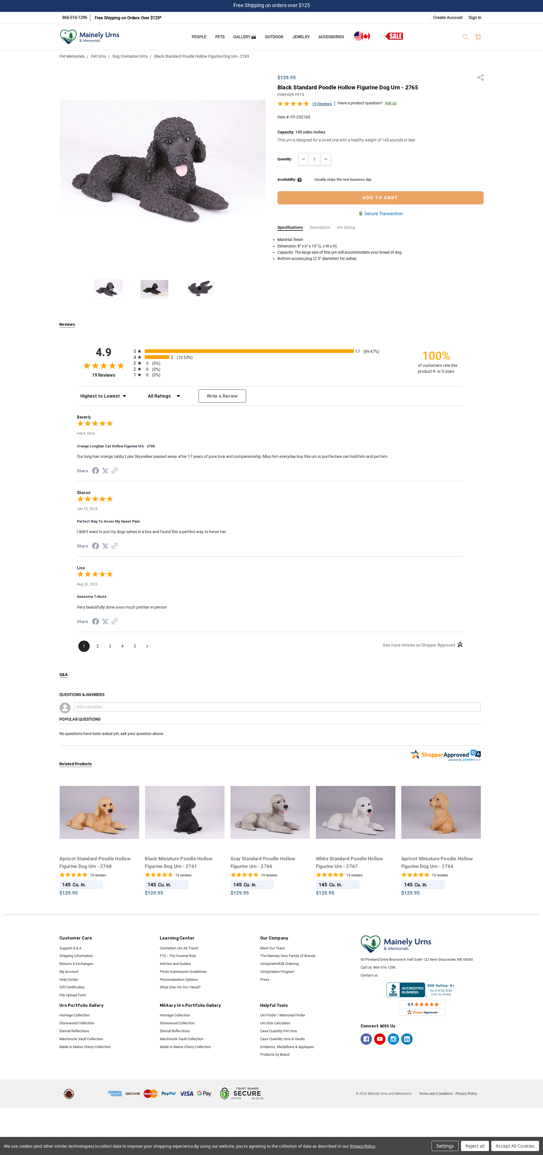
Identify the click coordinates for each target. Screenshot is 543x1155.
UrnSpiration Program (277, 971)
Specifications (290, 227)
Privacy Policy (466, 1094)
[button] (92, 1093)
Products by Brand (274, 1054)
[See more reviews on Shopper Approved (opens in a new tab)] (114, 471)
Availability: (287, 179)
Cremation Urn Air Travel (179, 948)
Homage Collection (74, 1015)
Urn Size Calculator (275, 1023)
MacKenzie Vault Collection (81, 1039)
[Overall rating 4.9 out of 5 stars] (293, 105)
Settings (445, 1146)
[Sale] (392, 36)
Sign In (475, 17)
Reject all (475, 1146)
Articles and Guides (175, 964)
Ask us (391, 103)
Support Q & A (70, 948)
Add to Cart (99, 841)
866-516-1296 (74, 17)
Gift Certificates (72, 987)
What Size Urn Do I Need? (180, 987)
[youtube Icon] (379, 1039)
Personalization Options (179, 979)
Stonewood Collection (76, 1023)
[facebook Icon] (366, 1039)
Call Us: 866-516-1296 (378, 967)
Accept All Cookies (515, 1146)
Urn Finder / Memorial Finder (282, 1015)
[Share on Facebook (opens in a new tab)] (95, 472)
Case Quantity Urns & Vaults (282, 1039)
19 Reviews (322, 104)
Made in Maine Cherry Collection (85, 1047)
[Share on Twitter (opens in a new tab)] (105, 471)
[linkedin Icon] (407, 1039)
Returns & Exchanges (76, 964)
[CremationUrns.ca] (361, 36)
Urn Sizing (346, 227)
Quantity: (284, 159)
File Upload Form (72, 995)
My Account (68, 971)
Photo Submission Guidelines (183, 971)
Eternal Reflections (74, 1031)
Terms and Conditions (436, 1094)
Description (320, 227)
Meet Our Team (272, 948)
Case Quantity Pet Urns (278, 1031)
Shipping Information (76, 956)
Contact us (369, 975)
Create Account (448, 17)
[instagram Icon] (393, 1039)
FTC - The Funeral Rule (178, 956)
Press (265, 979)
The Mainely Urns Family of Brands (288, 956)
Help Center (68, 979)
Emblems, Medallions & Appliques (287, 1047)
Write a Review (222, 396)
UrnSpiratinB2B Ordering (279, 964)
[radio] (270, 351)
